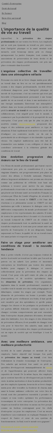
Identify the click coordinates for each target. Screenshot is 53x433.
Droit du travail (9, 8)
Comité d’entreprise (12, 3)
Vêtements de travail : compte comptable (19, 427)
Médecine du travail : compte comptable (19, 430)
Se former (7, 13)
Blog (4, 23)
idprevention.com (27, 124)
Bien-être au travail (11, 18)
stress (49, 367)
